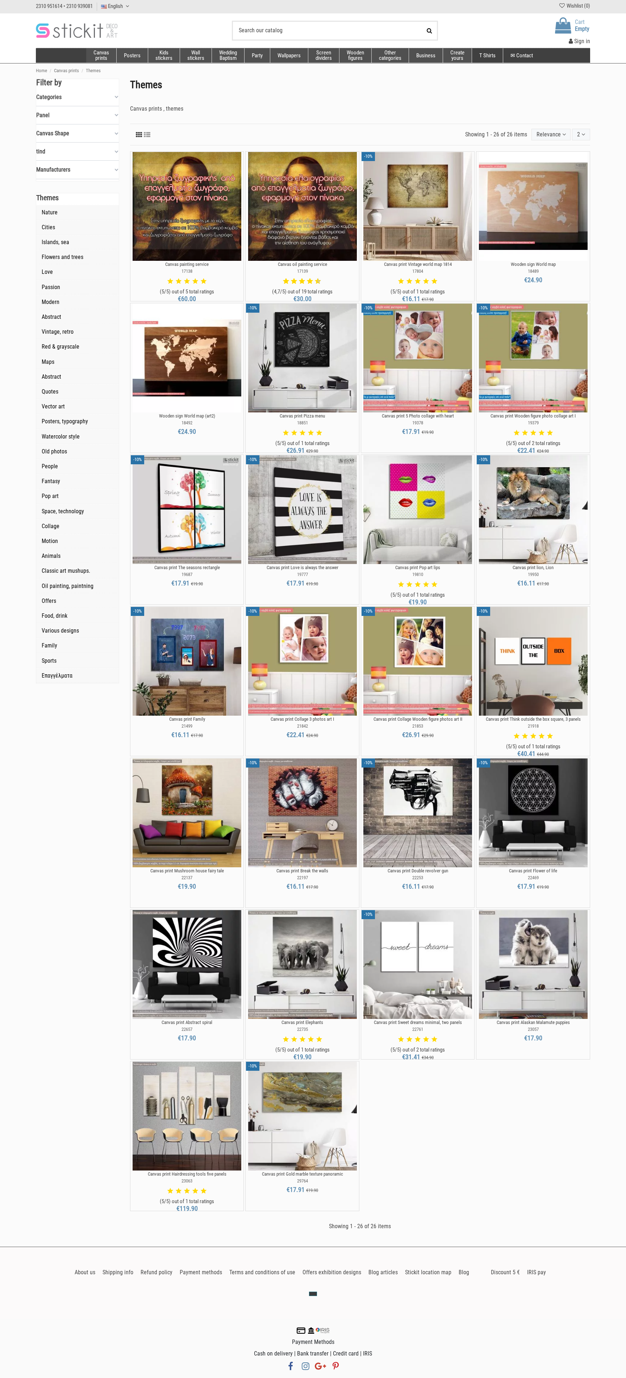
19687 (186, 574)
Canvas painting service (187, 264)
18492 (186, 422)
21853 (417, 726)
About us (85, 1272)
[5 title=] (203, 281)
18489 (533, 271)
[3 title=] (187, 281)
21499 (186, 726)
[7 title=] (307, 281)
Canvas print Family (187, 719)
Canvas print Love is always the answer (302, 567)
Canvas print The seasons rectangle (187, 567)
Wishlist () (578, 6)
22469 (533, 877)
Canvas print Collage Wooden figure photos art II (417, 719)
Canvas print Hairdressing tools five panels (187, 1174)
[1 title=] (170, 281)
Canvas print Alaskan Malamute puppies (533, 1022)
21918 (533, 726)
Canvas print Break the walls (302, 870)
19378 (417, 422)
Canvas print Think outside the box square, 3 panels (533, 719)
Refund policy (156, 1272)
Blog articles (383, 1272)
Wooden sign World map (533, 264)
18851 (302, 422)
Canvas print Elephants (302, 1022)
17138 (186, 271)
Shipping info (118, 1272)
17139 (302, 271)
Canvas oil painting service (302, 264)
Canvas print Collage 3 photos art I (302, 719)
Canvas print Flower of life (533, 870)
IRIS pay (536, 1272)
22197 (302, 877)
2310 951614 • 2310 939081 (64, 6)
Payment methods (201, 1272)
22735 (302, 1029)
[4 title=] (195, 281)
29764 (302, 1181)
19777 (302, 574)
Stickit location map (428, 1272)
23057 (533, 1029)
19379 (533, 422)
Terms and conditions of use (262, 1272)
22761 (417, 1029)
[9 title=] (315, 281)
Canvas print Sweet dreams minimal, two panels (418, 1022)
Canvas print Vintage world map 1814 (418, 264)
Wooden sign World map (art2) (187, 416)
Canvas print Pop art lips (417, 567)
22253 (417, 877)
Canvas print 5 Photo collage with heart (418, 416)
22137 (186, 877)
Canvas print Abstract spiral (187, 1022)
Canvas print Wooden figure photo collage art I (533, 416)
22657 (186, 1029)
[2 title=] (178, 281)
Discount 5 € (505, 1272)
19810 (417, 574)
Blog (464, 1272)
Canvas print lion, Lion (533, 567)
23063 (186, 1181)
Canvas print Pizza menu (302, 416)
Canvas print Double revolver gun (418, 870)
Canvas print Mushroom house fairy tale (187, 870)
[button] (390, 55)
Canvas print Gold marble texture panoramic (302, 1174)
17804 (417, 271)
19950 (533, 574)
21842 (302, 726)
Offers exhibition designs (331, 1272)
